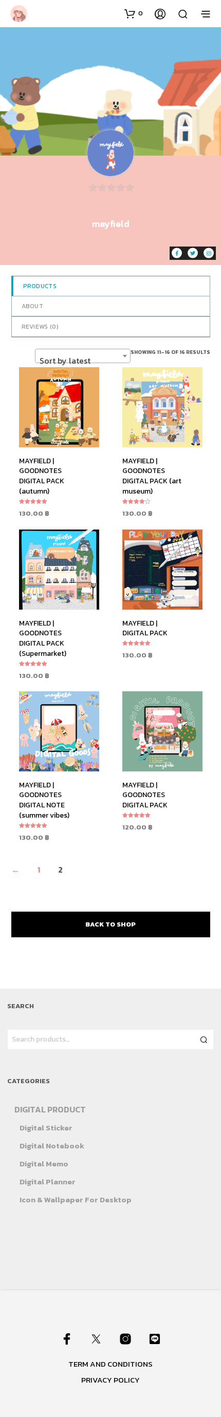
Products (40, 286)
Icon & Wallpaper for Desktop (76, 1199)
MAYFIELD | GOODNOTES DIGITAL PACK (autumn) (41, 476)
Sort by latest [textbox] (65, 360)
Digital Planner (48, 1181)
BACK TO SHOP (110, 924)
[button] (133, 13)
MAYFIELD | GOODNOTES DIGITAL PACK (145, 795)
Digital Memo (44, 1163)
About (33, 306)
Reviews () (40, 326)
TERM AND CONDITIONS (110, 1364)
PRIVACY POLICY (110, 1380)
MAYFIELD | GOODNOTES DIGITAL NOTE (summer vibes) (44, 800)
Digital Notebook (52, 1145)
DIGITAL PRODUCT (50, 1109)
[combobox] (83, 356)
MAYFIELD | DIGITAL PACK (145, 628)
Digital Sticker (46, 1127)
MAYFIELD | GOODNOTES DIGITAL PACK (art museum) (151, 476)
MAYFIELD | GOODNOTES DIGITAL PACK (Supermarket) (42, 638)
